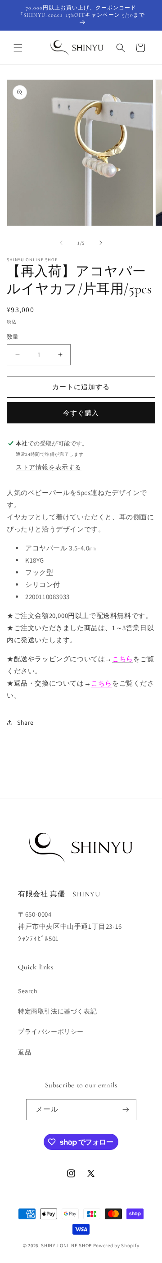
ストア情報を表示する (48, 467)
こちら (101, 683)
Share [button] (25, 722)
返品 (24, 1052)
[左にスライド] (61, 243)
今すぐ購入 (81, 413)
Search (28, 991)
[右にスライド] (101, 243)
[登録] (126, 1109)
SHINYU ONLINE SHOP (66, 1245)
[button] (18, 48)
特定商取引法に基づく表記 (57, 1011)
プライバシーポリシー (51, 1031)
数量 (13, 337)
